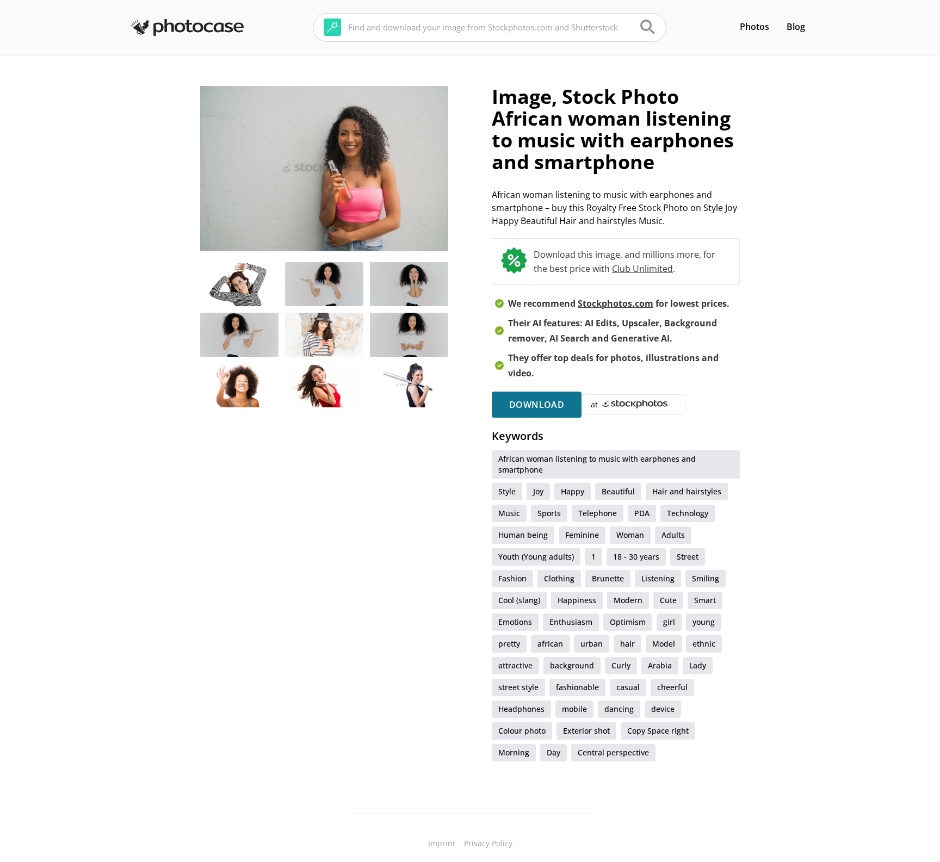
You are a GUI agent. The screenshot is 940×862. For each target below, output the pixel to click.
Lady (697, 665)
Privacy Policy (488, 843)
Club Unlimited (642, 269)
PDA (642, 513)
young (703, 622)
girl (669, 622)
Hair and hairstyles (686, 491)
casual (628, 687)
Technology (687, 513)
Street (687, 556)
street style (518, 687)
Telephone (597, 513)
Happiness (577, 600)
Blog (796, 27)
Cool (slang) (519, 600)
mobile (574, 709)
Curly (620, 665)
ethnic (703, 643)
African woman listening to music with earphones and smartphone (597, 464)
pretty (509, 643)
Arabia (660, 665)
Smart (705, 600)
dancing (619, 709)
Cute (668, 600)
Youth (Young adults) (536, 556)
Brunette (608, 578)
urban (591, 643)
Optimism (628, 622)
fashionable (577, 687)
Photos (754, 27)
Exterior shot (586, 730)
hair (627, 643)
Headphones (521, 709)
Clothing (559, 578)
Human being (523, 535)
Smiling (705, 578)
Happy (572, 491)
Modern (628, 600)
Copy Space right (658, 730)
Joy (538, 491)
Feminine (582, 535)
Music (509, 513)
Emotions (515, 622)
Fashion (512, 578)
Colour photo (522, 730)
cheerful (672, 687)
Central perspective (613, 752)
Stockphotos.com (615, 303)
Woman (630, 535)
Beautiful (618, 491)
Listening (658, 578)
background (572, 665)
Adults (673, 535)
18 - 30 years (636, 556)
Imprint (441, 843)
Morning (513, 752)
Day (553, 752)
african (550, 643)
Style (507, 491)
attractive (515, 665)
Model (663, 643)
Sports (549, 513)
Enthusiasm (570, 622)
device (663, 709)
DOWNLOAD (536, 405)
